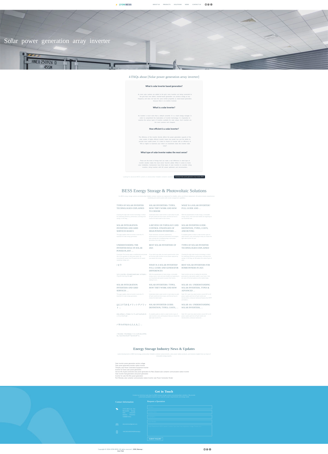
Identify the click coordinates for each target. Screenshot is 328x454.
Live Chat (120, 451)
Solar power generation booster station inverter (130, 365)
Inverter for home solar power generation (128, 369)
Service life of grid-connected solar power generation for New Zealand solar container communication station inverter (152, 371)
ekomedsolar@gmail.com (130, 424)
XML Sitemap (137, 449)
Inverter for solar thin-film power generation (129, 376)
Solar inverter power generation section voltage (130, 363)
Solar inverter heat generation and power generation (131, 374)
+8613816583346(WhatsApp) (131, 431)
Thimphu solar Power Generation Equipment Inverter (131, 367)
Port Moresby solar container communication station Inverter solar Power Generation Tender (144, 378)
